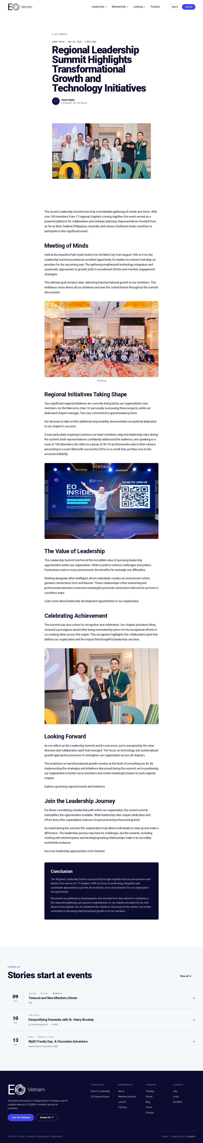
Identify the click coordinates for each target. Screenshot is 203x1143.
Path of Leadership (100, 1091)
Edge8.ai (191, 1136)
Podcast (155, 6)
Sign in (175, 7)
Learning (138, 6)
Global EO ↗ (47, 1117)
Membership (119, 6)
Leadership (98, 6)
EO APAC (177, 1102)
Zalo (175, 1091)
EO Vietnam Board (100, 1096)
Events (149, 1096)
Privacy (165, 1136)
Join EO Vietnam (21, 1117)
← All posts (59, 34)
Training (150, 1091)
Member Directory (127, 1096)
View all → (185, 976)
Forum (149, 1107)
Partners (122, 1107)
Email (176, 1096)
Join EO (188, 7)
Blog (148, 1102)
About (121, 1091)
